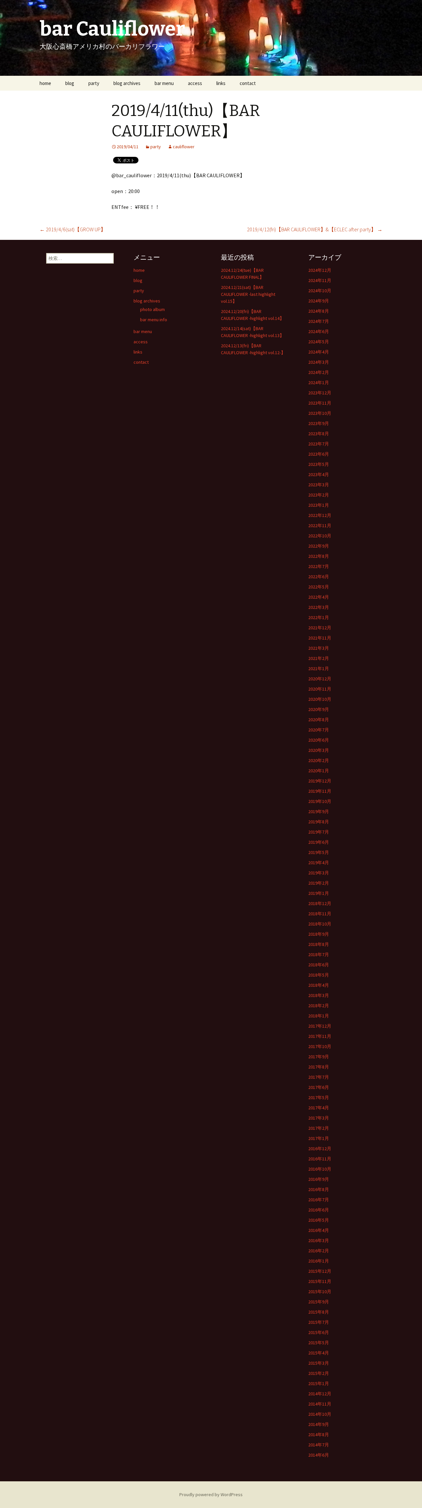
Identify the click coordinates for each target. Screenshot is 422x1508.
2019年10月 (319, 801)
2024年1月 (318, 382)
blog (69, 83)
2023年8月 (318, 434)
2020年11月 (319, 689)
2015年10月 (319, 1292)
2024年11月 (319, 280)
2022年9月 (318, 546)
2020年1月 (318, 771)
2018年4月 (318, 985)
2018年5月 (318, 975)
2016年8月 (318, 1189)
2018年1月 (318, 1016)
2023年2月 (318, 495)
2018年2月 (318, 1006)
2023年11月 (319, 403)
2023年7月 (318, 444)
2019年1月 (318, 893)
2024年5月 (318, 342)
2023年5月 (318, 464)
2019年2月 (318, 883)
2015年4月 (318, 1353)
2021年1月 (318, 668)
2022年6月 (318, 577)
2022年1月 (318, 617)
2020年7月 (318, 730)
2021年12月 (319, 628)
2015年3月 (318, 1363)
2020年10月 (319, 699)
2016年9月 (318, 1179)
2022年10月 (319, 536)
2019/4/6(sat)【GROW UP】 (73, 229)
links (221, 83)
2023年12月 (319, 393)
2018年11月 (319, 914)
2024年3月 (318, 362)
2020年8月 (318, 720)
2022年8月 (318, 556)
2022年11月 (319, 525)
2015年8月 (318, 1312)
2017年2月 (318, 1128)
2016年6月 (318, 1210)
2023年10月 (319, 413)
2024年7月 (318, 321)
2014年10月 (319, 1414)
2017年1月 (318, 1138)
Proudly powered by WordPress (211, 1494)
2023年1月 (318, 505)
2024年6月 (318, 331)
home (45, 83)
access (195, 83)
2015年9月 (318, 1302)
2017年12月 (319, 1026)
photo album (152, 309)
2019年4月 (318, 863)
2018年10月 (319, 924)
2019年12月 (319, 781)
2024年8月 (318, 311)
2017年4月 (318, 1108)
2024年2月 (318, 372)
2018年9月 (318, 934)
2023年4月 (318, 474)
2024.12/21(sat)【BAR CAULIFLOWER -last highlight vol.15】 (248, 294)
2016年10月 (319, 1169)
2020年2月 (318, 760)
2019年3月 (318, 873)
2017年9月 (318, 1057)
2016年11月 (319, 1159)
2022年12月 (319, 515)
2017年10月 (319, 1046)
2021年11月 (319, 638)
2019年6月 (318, 842)
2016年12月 (319, 1149)
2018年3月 (318, 995)
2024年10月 (319, 291)
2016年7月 (318, 1200)
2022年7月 (318, 566)
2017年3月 (318, 1118)
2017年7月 (318, 1077)
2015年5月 (318, 1343)
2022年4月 (318, 597)
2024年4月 (318, 352)
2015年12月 (319, 1271)
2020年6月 (318, 740)
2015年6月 (318, 1332)
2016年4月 (318, 1230)
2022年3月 (318, 607)
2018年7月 (318, 954)
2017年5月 (318, 1097)
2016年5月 (318, 1220)
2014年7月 (318, 1445)
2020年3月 (318, 750)
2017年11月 (319, 1036)
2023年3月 (318, 485)
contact (248, 83)
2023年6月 (318, 454)
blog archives (126, 83)
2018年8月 (318, 944)
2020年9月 (318, 709)
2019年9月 (318, 811)
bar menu (164, 83)
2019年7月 (318, 832)
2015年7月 (318, 1322)
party (93, 83)
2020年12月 (319, 679)
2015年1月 (318, 1383)
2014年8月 (318, 1434)
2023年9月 (318, 423)
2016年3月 (318, 1240)
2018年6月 (318, 965)
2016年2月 (318, 1251)
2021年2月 (318, 658)
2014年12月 (319, 1394)
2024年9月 (318, 301)
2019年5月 (318, 852)
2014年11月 (319, 1404)
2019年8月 (318, 822)
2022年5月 (318, 587)
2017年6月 (318, 1087)
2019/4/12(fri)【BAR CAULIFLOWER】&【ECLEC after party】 (314, 229)
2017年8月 (318, 1067)
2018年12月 (319, 903)
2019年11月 (319, 791)
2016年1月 (318, 1261)
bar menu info (153, 320)
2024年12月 (319, 270)
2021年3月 (318, 648)
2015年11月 (319, 1281)
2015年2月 (318, 1373)
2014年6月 (318, 1455)
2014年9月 (318, 1424)
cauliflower (184, 147)
